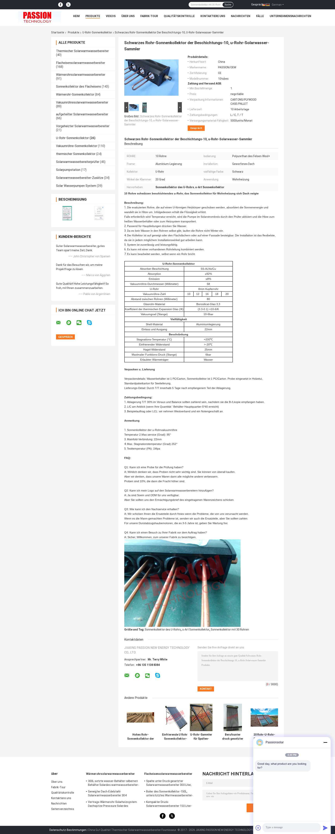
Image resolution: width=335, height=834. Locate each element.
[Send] (325, 828)
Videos (111, 16)
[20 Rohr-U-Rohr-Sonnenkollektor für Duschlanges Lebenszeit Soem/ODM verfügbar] (264, 717)
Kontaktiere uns (212, 16)
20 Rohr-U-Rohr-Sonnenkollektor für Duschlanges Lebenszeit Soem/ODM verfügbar (264, 736)
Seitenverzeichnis (62, 809)
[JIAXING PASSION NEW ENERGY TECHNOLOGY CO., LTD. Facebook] (60, 4)
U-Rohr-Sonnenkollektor (97, 32)
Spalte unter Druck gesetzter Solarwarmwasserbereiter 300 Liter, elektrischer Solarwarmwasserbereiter (170, 783)
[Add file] (258, 828)
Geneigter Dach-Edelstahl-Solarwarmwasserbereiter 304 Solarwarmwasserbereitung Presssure (112, 794)
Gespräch (257, 4)
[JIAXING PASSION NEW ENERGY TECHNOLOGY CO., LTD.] (39, 17)
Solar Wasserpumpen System (76, 186)
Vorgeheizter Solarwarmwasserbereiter (82, 126)
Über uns (128, 16)
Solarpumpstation (68, 170)
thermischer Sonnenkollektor (75, 154)
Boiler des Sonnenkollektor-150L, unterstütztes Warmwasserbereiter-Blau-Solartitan (169, 794)
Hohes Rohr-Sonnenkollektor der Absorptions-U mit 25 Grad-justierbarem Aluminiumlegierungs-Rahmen (140, 736)
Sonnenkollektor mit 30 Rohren (230, 629)
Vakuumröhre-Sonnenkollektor (76, 146)
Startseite (57, 32)
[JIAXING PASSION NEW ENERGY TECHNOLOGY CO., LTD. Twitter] (68, 4)
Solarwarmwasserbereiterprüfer (77, 162)
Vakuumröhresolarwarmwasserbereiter (82, 102)
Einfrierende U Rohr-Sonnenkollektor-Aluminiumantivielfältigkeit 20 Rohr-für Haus (175, 736)
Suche (227, 4)
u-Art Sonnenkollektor (195, 629)
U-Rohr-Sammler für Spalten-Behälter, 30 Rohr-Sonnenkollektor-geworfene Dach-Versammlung (201, 736)
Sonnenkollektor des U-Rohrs (163, 629)
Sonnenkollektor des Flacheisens (78, 86)
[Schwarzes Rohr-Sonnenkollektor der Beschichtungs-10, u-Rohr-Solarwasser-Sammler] (151, 78)
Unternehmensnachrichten (290, 16)
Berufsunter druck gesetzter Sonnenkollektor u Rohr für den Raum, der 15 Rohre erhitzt (233, 736)
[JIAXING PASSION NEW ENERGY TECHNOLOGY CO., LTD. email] (61, 322)
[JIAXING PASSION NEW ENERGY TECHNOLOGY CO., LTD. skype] (92, 322)
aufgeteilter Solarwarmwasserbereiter (82, 114)
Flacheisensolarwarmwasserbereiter (80, 63)
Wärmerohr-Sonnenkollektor (75, 94)
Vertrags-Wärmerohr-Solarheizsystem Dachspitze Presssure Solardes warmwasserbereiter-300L (112, 804)
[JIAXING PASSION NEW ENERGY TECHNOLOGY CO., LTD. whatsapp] (71, 322)
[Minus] (325, 742)
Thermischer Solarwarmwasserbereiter (82, 51)
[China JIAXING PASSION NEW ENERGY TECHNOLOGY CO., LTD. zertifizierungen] (67, 213)
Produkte (92, 16)
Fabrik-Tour (149, 16)
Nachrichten (240, 16)
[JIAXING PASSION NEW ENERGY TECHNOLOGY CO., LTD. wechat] (81, 322)
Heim (76, 16)
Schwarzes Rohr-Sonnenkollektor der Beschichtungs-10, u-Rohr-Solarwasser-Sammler (153, 120)
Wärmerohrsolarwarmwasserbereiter (80, 75)
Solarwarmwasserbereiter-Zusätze (79, 178)
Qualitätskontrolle (179, 16)
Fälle (260, 16)
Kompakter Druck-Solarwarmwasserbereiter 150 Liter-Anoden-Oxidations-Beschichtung (169, 804)
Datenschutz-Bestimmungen (67, 829)
